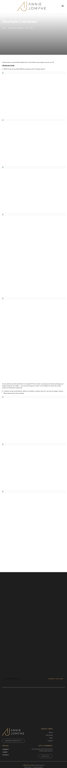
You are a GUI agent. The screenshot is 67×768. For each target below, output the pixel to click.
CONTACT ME (45, 756)
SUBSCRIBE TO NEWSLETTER (12, 740)
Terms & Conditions (38, 767)
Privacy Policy (27, 767)
